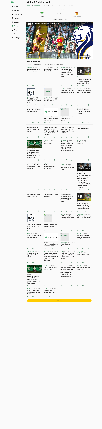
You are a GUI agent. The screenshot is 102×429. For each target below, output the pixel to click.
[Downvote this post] (33, 85)
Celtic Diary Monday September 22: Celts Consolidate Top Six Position (67, 130)
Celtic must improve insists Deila (50, 142)
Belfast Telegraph (63, 164)
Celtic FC (79, 108)
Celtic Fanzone (30, 125)
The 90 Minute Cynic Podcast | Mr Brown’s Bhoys (34, 100)
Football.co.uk (80, 88)
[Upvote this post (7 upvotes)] (28, 160)
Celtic (28, 5)
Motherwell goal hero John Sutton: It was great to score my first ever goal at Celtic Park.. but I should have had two (68, 146)
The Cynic (29, 97)
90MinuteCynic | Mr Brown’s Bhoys (50, 100)
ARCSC (45, 67)
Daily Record (63, 140)
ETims (62, 125)
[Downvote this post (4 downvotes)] (83, 190)
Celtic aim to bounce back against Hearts (67, 91)
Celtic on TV (79, 76)
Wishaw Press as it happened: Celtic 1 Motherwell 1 (50, 166)
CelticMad (63, 88)
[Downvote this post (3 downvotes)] (33, 160)
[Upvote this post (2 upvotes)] (77, 85)
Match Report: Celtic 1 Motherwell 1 (34, 110)
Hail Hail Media (47, 97)
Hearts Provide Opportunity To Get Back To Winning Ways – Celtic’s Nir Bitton (67, 72)
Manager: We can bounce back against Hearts (84, 111)
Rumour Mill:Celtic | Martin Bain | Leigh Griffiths (33, 166)
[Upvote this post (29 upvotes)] (77, 190)
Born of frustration (83, 129)
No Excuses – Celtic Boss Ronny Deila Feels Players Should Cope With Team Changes (51, 131)
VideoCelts (29, 67)
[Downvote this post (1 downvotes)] (49, 123)
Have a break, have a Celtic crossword (51, 119)
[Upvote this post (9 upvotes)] (44, 123)
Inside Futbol (63, 67)
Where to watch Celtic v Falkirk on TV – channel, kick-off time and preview (84, 80)
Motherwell (37, 5)
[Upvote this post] (28, 85)
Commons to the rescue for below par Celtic (67, 167)
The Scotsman (30, 163)
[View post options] (41, 67)
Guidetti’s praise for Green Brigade (33, 70)
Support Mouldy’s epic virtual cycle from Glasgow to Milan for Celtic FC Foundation (33, 154)
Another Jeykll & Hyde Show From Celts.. (33, 129)
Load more (59, 300)
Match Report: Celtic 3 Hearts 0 (51, 70)
